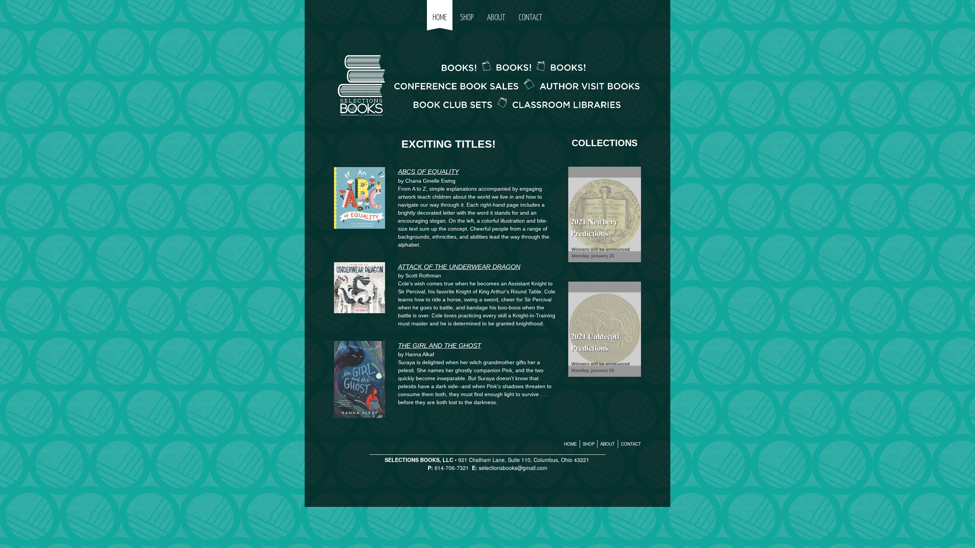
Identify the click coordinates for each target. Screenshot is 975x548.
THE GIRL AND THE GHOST (439, 345)
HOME (440, 18)
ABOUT (496, 18)
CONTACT (530, 18)
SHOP (466, 18)
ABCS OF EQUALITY (428, 171)
